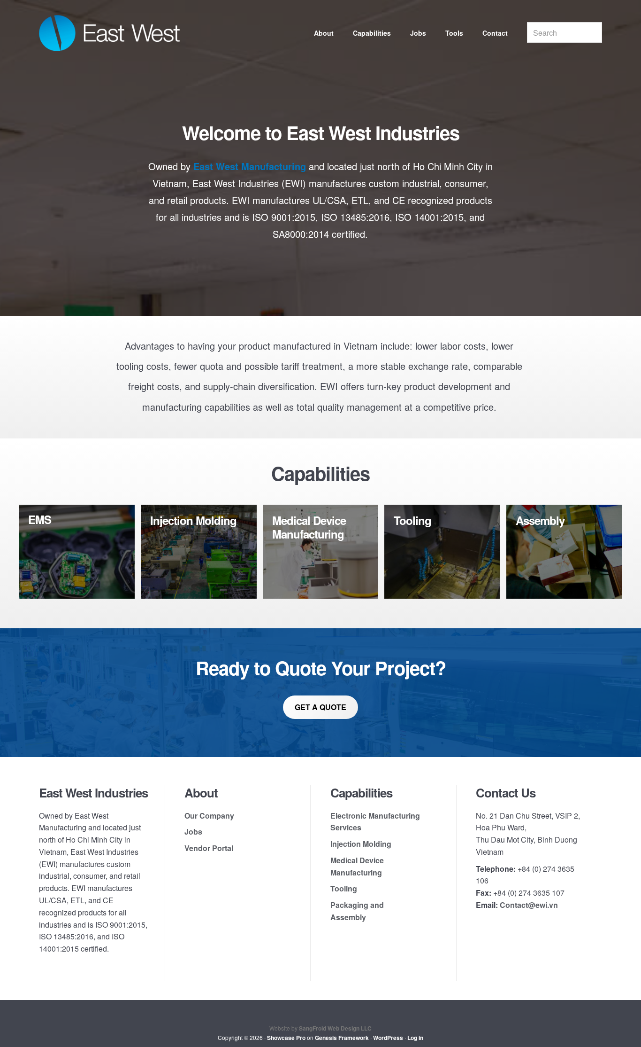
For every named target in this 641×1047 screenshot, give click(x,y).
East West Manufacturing (249, 166)
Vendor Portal (208, 848)
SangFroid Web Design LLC (335, 1028)
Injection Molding (360, 843)
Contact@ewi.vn (529, 904)
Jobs (193, 831)
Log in (415, 1037)
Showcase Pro (286, 1037)
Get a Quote (320, 707)
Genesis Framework (342, 1037)
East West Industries (109, 33)
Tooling (343, 888)
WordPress (388, 1037)
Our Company (209, 815)
